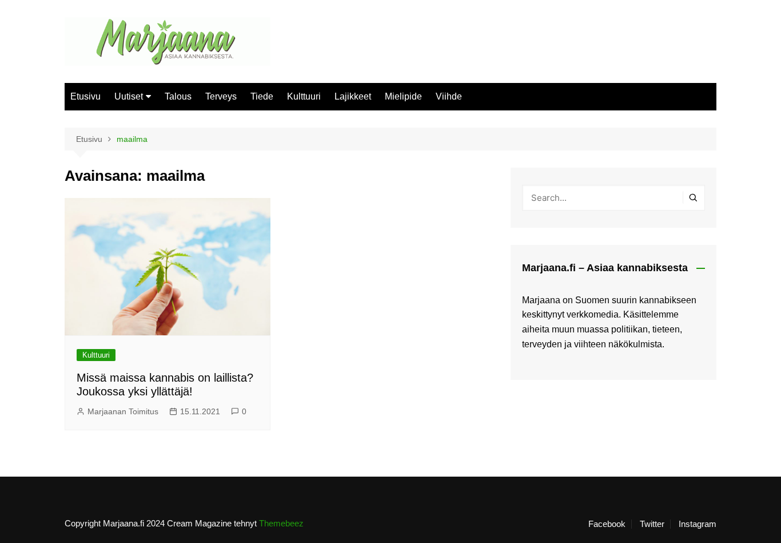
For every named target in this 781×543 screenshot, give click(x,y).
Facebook (606, 524)
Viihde (449, 96)
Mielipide (403, 96)
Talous (178, 96)
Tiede (261, 96)
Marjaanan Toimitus (122, 411)
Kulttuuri (304, 96)
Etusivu (85, 96)
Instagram (697, 524)
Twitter (652, 524)
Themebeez (281, 523)
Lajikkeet (352, 96)
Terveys (221, 96)
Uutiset (128, 96)
